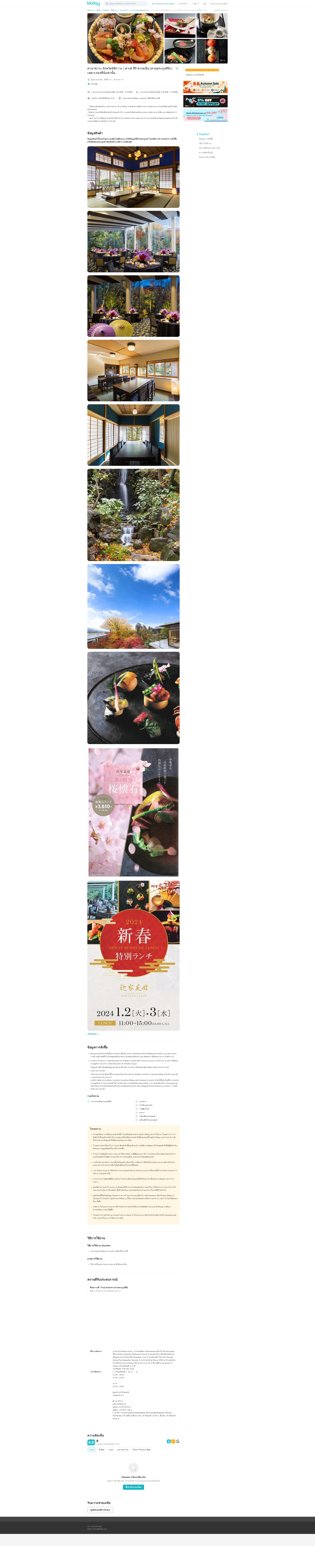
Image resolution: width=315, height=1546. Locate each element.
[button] (92, 84)
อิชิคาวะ (114, 10)
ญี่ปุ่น (99, 10)
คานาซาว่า (124, 10)
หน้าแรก (90, 10)
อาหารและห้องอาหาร (140, 10)
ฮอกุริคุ (106, 10)
